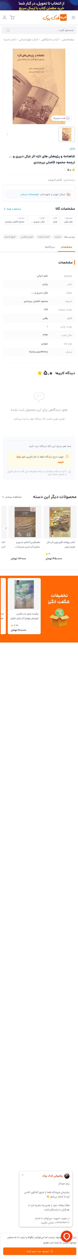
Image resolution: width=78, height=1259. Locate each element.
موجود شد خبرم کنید (37, 1251)
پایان (72, 148)
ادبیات (58, 236)
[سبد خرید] (12, 17)
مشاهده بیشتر (13, 497)
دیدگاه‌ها (50, 247)
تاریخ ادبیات (10, 236)
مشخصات (66, 247)
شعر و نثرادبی (27, 236)
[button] (6, 528)
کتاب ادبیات (55, 180)
